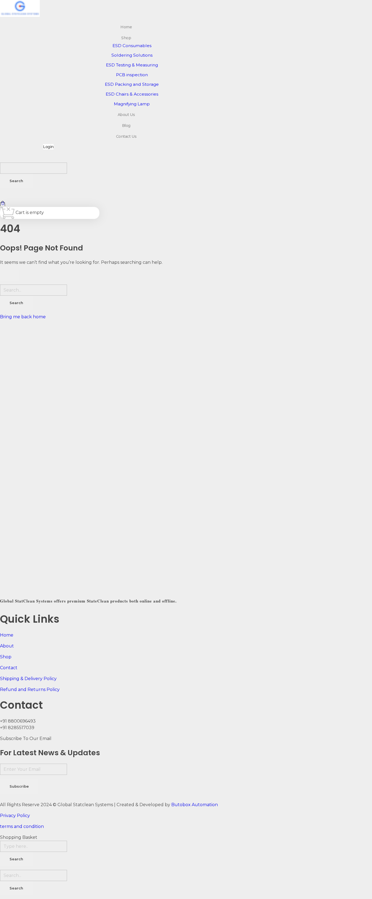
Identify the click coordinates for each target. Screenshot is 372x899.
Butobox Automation (194, 804)
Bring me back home (23, 316)
